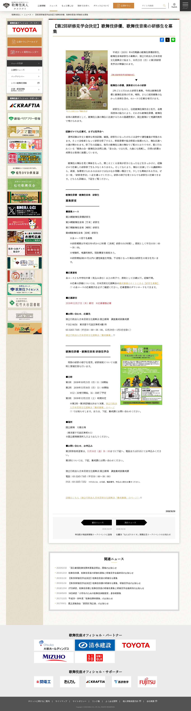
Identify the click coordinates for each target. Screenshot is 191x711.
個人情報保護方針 (130, 701)
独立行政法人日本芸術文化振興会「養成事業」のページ (93, 405)
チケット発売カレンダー (26, 52)
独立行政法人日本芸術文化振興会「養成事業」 (89, 335)
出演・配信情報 (18, 89)
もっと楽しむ (67, 5)
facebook (162, 40)
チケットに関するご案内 (39, 701)
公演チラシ (126, 5)
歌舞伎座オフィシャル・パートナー (24, 23)
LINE (173, 40)
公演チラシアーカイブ (26, 41)
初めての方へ (83, 5)
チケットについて (101, 5)
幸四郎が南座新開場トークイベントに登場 (93, 534)
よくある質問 (111, 701)
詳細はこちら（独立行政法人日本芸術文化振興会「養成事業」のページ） (103, 497)
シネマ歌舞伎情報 (19, 83)
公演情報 (41, 5)
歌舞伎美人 (16, 15)
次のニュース (130, 522)
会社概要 (151, 701)
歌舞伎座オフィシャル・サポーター (24, 98)
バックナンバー (17, 76)
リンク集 (96, 701)
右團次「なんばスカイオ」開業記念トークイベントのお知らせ (143, 534)
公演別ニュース (18, 69)
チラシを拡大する (72, 111)
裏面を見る (83, 111)
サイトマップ (61, 701)
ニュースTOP (17, 63)
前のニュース (98, 522)
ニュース (53, 5)
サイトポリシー (79, 701)
